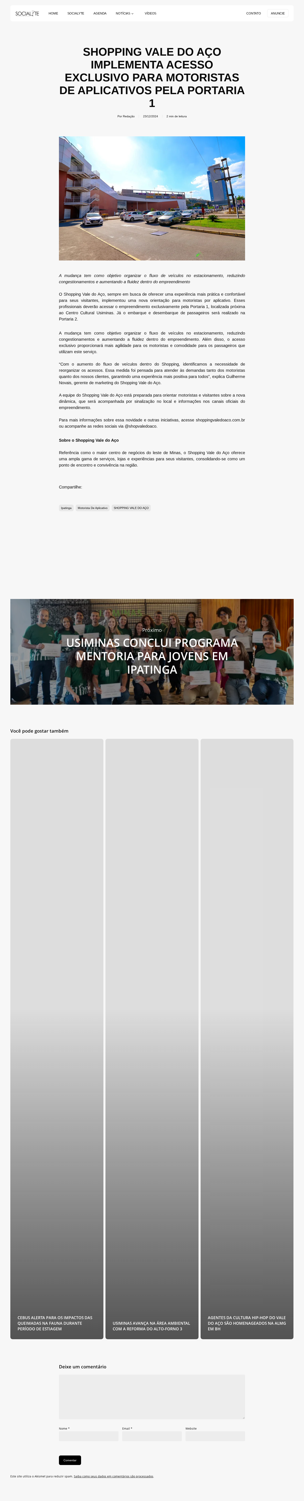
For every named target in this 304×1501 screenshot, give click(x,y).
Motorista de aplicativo (93, 508)
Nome (64, 1428)
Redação (129, 116)
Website (191, 1428)
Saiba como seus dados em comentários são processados (113, 1476)
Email (127, 1428)
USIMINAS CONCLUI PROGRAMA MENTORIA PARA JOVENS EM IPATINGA (152, 652)
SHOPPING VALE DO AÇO (131, 508)
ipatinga (66, 508)
